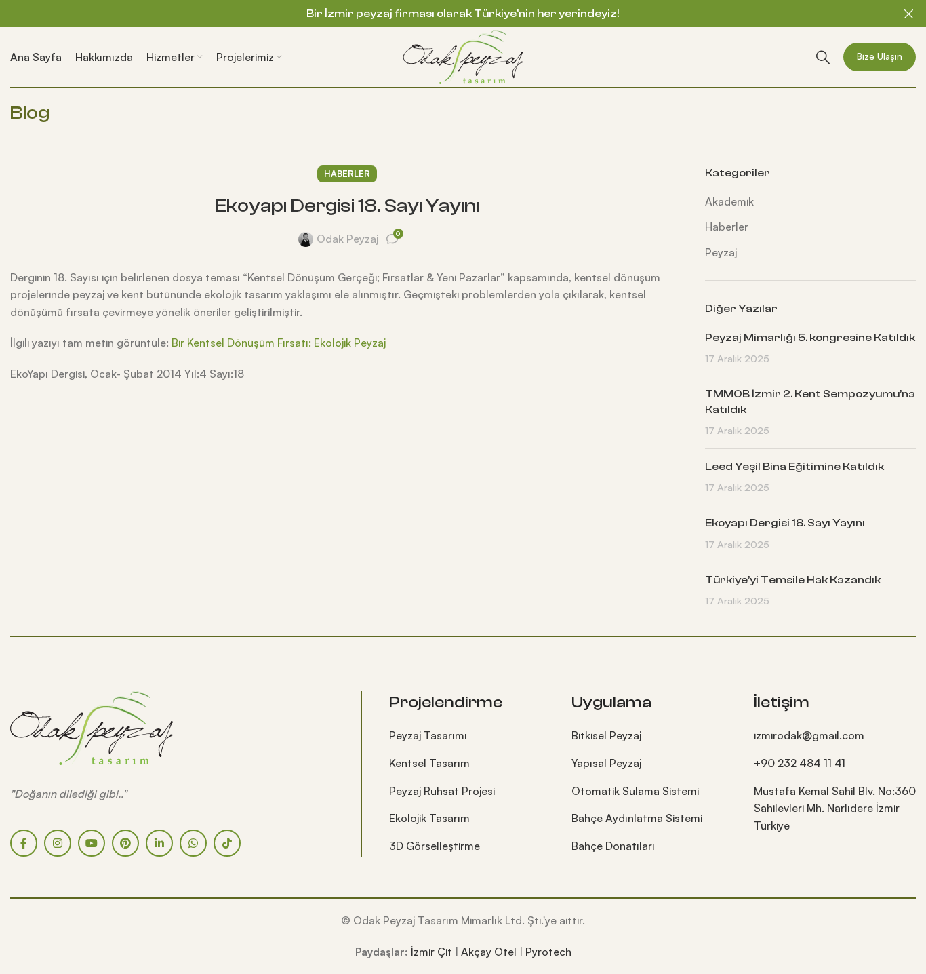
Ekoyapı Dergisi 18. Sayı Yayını (785, 523)
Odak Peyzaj (347, 239)
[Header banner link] (442, 13)
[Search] (823, 57)
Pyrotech (548, 951)
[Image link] (91, 726)
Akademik (729, 201)
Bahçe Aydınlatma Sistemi (636, 818)
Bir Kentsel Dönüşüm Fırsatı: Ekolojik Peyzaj (279, 342)
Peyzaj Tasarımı (428, 735)
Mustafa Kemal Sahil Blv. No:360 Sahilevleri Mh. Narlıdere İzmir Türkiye (835, 808)
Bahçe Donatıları (613, 846)
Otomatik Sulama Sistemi (635, 791)
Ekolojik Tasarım (429, 818)
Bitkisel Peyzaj (606, 735)
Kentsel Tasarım (429, 763)
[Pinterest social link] (125, 843)
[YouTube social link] (91, 843)
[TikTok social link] (227, 843)
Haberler (347, 173)
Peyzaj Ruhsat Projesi (442, 791)
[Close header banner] (909, 13)
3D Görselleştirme (434, 846)
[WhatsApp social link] (193, 843)
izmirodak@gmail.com (809, 735)
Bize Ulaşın (879, 56)
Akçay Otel (489, 951)
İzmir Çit (431, 951)
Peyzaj (721, 252)
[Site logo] (463, 55)
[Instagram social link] (57, 843)
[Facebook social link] (23, 843)
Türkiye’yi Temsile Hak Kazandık (793, 580)
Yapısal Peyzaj (606, 763)
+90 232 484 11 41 (799, 763)
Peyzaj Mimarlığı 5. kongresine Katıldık (810, 338)
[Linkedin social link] (159, 843)
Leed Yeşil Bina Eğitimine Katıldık (794, 467)
